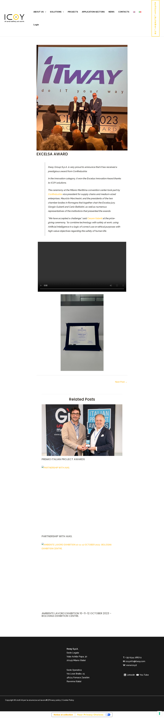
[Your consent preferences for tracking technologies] (159, 713)
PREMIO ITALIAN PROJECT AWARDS (63, 459)
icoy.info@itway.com (135, 661)
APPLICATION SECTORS (93, 12)
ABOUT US (38, 12)
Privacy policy (55, 700)
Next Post (121, 382)
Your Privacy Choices (90, 714)
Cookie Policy (68, 700)
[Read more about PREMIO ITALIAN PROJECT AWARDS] (82, 430)
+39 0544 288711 (133, 657)
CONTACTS (123, 12)
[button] (45, 11)
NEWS (111, 12)
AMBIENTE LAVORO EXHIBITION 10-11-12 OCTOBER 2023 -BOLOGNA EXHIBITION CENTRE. (76, 615)
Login (36, 25)
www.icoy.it (131, 665)
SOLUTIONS (55, 12)
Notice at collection (63, 714)
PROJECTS (73, 12)
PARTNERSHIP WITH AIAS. (57, 536)
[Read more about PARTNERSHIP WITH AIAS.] (82, 499)
